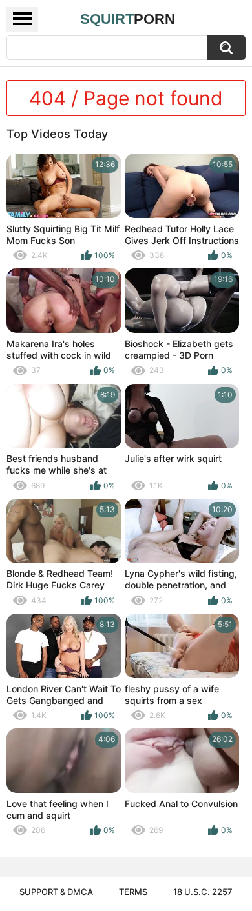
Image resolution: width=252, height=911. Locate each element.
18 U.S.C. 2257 (203, 891)
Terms (133, 891)
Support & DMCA (56, 891)
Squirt (127, 19)
